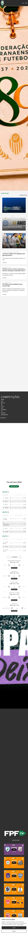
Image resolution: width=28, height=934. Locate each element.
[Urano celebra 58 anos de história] (14, 223)
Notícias (14, 252)
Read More (4, 263)
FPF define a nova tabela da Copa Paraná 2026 (12, 285)
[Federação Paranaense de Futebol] (2, 3)
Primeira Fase (14, 486)
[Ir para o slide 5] (24, 188)
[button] (21, 195)
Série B (17, 252)
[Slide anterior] (2, 116)
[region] (14, 925)
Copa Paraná (5, 282)
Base (3, 267)
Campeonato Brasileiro (7, 252)
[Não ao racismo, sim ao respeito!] (14, 97)
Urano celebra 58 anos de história (12, 227)
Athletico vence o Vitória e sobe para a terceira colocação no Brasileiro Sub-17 (13, 269)
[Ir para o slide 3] (22, 188)
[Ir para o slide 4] (23, 188)
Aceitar (14, 927)
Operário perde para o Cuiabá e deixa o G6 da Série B (11, 244)
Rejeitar (14, 931)
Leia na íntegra (20, 924)
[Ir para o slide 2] (21, 188)
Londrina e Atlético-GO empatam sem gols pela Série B (13, 254)
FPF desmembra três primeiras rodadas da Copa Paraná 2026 (11, 208)
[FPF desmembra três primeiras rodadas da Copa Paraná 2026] (14, 205)
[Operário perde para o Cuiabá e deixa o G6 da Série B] (14, 240)
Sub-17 (10, 267)
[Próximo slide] (26, 116)
